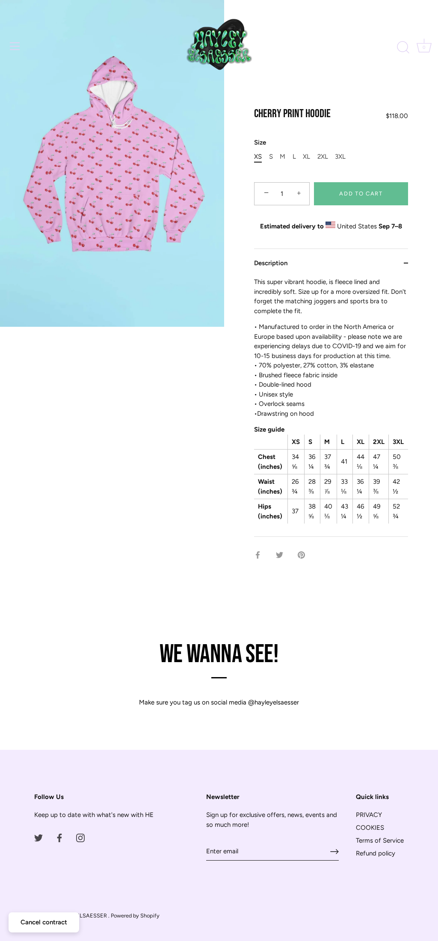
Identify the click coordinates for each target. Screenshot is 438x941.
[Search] (403, 47)
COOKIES (370, 828)
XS (258, 156)
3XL (340, 156)
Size (260, 142)
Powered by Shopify (135, 915)
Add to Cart (361, 193)
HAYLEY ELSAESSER (80, 915)
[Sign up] (334, 851)
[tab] (331, 406)
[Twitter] (38, 837)
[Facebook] (59, 837)
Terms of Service (380, 840)
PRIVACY (369, 815)
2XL (322, 156)
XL (306, 156)
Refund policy (375, 853)
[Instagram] (80, 837)
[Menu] (15, 46)
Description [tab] (270, 263)
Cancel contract (44, 922)
